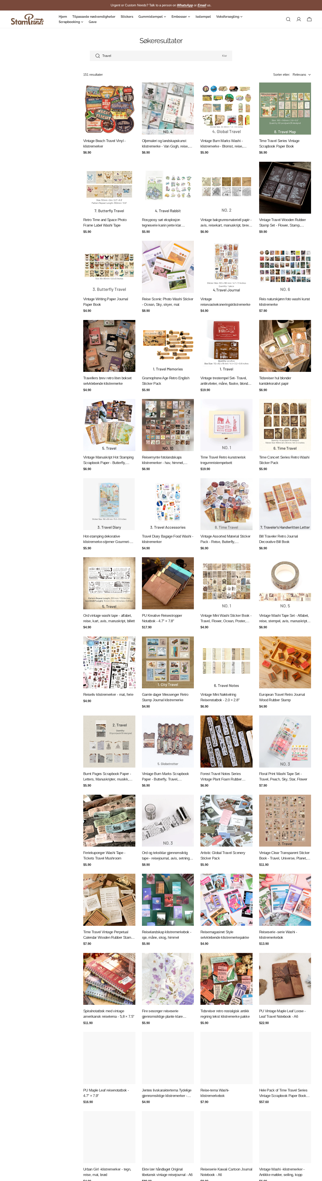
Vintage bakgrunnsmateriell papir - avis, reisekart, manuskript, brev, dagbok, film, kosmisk (226, 223)
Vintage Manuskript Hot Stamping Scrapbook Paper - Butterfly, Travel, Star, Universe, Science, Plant (108, 460)
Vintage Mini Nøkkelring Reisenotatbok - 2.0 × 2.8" (219, 697)
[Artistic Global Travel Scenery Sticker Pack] (226, 821)
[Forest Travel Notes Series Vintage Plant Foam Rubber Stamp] (226, 741)
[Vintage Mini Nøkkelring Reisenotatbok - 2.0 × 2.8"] (226, 662)
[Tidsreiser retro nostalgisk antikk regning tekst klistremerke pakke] (226, 979)
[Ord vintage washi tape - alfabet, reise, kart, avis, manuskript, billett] (109, 583)
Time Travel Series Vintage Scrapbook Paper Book (279, 143)
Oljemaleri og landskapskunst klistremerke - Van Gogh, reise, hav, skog (165, 144)
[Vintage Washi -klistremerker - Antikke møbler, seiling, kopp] (285, 1137)
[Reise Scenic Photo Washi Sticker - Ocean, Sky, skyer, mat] (168, 267)
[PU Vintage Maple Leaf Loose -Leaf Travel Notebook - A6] (285, 979)
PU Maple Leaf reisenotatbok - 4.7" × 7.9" (106, 1093)
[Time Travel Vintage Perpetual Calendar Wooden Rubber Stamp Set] (109, 900)
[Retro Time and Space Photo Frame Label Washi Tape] (109, 188)
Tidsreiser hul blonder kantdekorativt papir (275, 380)
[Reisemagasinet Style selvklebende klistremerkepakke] (226, 900)
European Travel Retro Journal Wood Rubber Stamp (282, 697)
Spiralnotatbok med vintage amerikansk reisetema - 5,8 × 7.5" (108, 1013)
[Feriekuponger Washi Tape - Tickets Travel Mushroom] (109, 821)
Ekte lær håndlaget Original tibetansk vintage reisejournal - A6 (167, 1172)
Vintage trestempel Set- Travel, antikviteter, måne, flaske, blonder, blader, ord (225, 381)
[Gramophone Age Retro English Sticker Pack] (168, 346)
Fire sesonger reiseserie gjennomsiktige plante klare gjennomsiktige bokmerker (162, 1014)
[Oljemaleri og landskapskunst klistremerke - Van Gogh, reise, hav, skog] (168, 109)
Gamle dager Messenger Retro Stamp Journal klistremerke (165, 697)
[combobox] (161, 56)
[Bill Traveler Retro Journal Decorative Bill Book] (285, 504)
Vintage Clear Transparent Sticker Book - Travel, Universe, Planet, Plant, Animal (284, 856)
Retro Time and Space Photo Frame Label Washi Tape (104, 222)
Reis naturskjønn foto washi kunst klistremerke (284, 301)
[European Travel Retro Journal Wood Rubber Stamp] (285, 662)
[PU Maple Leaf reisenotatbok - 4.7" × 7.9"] (109, 1058)
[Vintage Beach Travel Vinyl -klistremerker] (109, 109)
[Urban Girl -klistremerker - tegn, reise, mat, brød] (109, 1137)
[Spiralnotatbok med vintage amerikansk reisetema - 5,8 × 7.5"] (109, 979)
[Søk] (288, 19)
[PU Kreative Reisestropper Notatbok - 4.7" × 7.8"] (168, 583)
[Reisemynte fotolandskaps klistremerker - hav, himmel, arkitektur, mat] (168, 425)
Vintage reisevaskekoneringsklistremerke (225, 301)
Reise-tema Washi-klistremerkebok (214, 1093)
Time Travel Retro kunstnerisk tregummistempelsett (223, 460)
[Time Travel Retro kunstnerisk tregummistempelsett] (226, 425)
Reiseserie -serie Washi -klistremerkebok (278, 934)
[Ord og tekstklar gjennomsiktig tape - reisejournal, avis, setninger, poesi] (168, 821)
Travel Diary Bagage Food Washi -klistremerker (167, 539)
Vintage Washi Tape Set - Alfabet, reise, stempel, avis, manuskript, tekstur (284, 618)
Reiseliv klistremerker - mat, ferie (108, 694)
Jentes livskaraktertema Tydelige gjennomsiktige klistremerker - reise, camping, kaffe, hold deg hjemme (166, 1093)
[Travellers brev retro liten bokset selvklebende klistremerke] (109, 346)
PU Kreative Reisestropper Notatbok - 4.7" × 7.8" (162, 618)
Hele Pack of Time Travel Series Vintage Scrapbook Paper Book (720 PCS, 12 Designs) (283, 1093)
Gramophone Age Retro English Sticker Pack (165, 380)
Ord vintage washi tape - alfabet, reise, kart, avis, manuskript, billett (109, 618)
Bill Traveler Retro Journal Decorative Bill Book (278, 539)
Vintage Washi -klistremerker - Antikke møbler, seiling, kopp (282, 1172)
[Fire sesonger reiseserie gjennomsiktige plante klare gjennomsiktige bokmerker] (168, 979)
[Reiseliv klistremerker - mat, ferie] (109, 662)
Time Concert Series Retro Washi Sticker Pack (284, 460)
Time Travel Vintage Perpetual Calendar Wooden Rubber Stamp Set (108, 935)
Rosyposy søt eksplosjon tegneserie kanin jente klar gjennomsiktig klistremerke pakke (167, 223)
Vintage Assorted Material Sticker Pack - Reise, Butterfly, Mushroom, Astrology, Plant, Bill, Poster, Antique (225, 539)
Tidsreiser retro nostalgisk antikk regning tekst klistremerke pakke (224, 1013)
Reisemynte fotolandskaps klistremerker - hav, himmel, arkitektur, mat (163, 460)
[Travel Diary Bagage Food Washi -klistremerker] (168, 504)
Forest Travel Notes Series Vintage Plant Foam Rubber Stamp (221, 777)
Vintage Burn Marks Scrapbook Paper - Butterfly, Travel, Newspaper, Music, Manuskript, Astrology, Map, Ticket (165, 777)
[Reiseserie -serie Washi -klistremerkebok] (285, 900)
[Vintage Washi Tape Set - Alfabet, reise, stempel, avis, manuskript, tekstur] (285, 583)
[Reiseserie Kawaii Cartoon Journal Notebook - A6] (226, 1137)
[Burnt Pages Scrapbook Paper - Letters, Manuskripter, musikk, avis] (109, 741)
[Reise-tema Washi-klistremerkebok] (226, 1058)
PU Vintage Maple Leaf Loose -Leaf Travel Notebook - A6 (282, 1013)
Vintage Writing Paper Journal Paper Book (105, 301)
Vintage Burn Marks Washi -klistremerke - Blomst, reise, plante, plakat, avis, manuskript (223, 144)
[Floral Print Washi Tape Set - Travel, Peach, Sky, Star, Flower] (285, 741)
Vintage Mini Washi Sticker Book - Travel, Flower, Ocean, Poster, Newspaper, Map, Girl (225, 618)
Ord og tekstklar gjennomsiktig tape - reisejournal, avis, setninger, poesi (167, 856)
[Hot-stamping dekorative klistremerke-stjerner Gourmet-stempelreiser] (109, 504)
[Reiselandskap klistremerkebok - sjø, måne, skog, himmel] (168, 900)
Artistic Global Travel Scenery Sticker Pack (222, 855)
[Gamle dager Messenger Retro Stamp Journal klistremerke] (168, 662)
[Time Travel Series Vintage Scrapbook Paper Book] (285, 109)
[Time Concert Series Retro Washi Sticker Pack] (285, 425)
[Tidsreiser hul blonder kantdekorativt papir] (285, 346)
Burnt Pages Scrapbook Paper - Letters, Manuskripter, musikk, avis (107, 777)
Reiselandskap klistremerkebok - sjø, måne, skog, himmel (166, 934)
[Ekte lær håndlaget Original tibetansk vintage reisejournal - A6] (168, 1137)
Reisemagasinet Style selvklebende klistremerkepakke (224, 934)
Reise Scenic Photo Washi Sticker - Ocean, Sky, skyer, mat (167, 301)
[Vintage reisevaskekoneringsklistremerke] (226, 267)
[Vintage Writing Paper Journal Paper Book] (109, 267)
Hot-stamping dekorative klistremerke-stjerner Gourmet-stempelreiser (106, 539)
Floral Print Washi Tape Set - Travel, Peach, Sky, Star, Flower (283, 776)
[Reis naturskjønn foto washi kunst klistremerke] (285, 267)
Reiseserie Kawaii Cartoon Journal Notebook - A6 (226, 1172)
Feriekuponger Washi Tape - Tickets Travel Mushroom (104, 855)
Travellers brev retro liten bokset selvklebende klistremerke (107, 380)
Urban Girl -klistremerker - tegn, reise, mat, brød (107, 1172)
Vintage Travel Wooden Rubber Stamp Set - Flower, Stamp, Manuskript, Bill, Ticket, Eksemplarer (282, 223)
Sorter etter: (281, 74)
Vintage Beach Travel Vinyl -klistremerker (104, 143)
